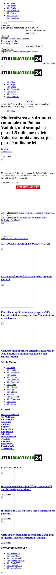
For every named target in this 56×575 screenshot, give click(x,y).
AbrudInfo (6, 422)
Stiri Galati (11, 384)
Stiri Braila (11, 8)
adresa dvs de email (34, 46)
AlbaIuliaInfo (7, 419)
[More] (44, 165)
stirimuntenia (6, 152)
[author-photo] (7, 234)
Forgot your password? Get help (15, 39)
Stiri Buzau (11, 13)
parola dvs (30, 33)
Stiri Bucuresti (13, 10)
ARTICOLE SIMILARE (12, 244)
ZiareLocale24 (7, 446)
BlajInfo (5, 427)
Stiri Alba (11, 3)
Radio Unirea (7, 444)
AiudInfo (5, 424)
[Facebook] (5, 165)
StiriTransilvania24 (10, 414)
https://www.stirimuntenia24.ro (14, 238)
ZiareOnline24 (7, 448)
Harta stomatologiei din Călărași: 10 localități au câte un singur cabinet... (26, 488)
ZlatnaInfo (6, 441)
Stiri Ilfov (11, 394)
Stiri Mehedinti (13, 397)
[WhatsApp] (34, 165)
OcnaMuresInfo (8, 436)
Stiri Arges (11, 6)
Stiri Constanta (13, 18)
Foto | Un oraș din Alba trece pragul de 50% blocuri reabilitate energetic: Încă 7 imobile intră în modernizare (28, 315)
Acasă (3, 104)
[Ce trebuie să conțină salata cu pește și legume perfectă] (17, 271)
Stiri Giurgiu (12, 387)
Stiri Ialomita (12, 392)
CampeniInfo (7, 429)
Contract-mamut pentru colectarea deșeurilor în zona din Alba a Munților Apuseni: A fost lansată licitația (27, 353)
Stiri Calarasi (12, 15)
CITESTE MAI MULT (28, 187)
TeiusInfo (5, 439)
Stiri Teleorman (13, 399)
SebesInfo (5, 434)
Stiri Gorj (11, 389)
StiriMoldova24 (8, 417)
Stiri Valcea (11, 404)
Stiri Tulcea (11, 401)
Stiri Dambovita (13, 382)
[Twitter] (15, 165)
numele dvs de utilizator (36, 30)
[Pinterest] (25, 165)
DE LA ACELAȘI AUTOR (37, 244)
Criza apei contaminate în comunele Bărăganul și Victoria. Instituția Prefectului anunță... (27, 536)
